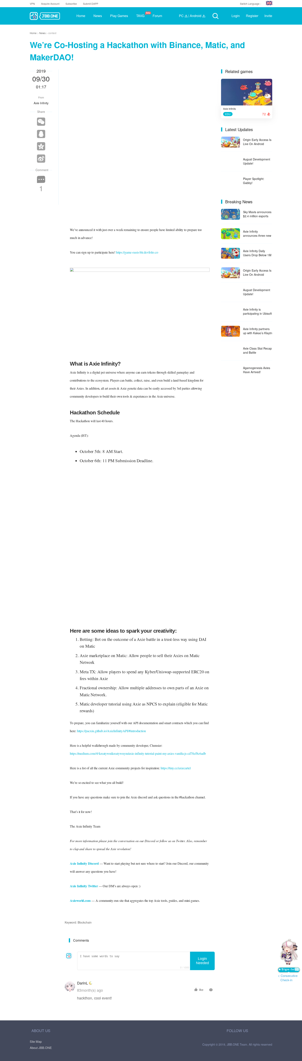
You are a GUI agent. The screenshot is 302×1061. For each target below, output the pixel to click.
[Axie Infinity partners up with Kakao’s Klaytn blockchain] (230, 331)
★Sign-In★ (288, 970)
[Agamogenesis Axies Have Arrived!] (230, 370)
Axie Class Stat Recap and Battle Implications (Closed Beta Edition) (257, 350)
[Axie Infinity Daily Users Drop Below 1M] (230, 253)
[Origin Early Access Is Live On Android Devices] (230, 142)
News (42, 33)
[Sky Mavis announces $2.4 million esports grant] (230, 214)
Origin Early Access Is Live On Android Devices (257, 142)
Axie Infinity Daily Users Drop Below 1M (257, 253)
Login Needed (202, 961)
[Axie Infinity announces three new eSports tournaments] (230, 233)
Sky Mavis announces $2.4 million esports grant (257, 214)
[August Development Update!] (230, 161)
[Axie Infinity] (246, 93)
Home (33, 33)
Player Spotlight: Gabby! (253, 181)
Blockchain (85, 922)
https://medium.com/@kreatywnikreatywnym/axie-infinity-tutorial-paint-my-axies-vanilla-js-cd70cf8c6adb (138, 753)
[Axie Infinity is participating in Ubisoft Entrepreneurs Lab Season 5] (230, 311)
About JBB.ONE (41, 1047)
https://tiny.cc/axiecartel (175, 768)
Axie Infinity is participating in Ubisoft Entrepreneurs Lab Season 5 (257, 311)
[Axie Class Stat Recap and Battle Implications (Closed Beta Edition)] (230, 350)
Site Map (36, 1041)
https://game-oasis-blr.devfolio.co (137, 252)
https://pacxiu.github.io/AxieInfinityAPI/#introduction (111, 731)
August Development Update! (256, 161)
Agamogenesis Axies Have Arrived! (256, 370)
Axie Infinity (41, 103)
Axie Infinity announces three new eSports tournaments (257, 233)
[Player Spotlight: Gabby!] (230, 181)
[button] (269, 3)
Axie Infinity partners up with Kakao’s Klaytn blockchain (257, 331)
